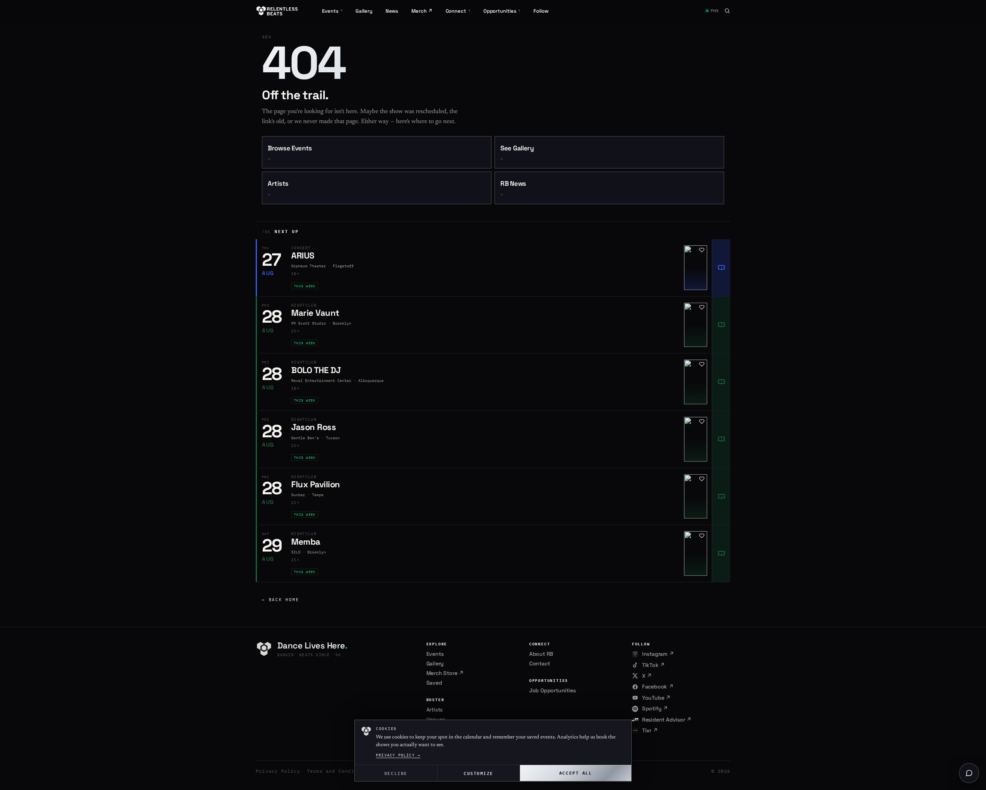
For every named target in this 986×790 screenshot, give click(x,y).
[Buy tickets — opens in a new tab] (721, 267)
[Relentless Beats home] (277, 10)
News (392, 11)
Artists (278, 188)
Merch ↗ (421, 11)
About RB (541, 653)
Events (435, 653)
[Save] (701, 250)
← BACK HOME (280, 599)
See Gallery (517, 153)
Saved (434, 682)
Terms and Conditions (338, 771)
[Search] (727, 11)
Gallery (363, 11)
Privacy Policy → (398, 755)
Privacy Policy (278, 771)
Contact (539, 663)
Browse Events (290, 153)
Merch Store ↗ (445, 673)
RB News (513, 188)
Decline (395, 773)
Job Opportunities (552, 690)
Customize (478, 773)
